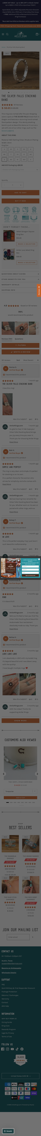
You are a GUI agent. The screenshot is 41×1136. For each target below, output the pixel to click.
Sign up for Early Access (30, 575)
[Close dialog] (39, 559)
